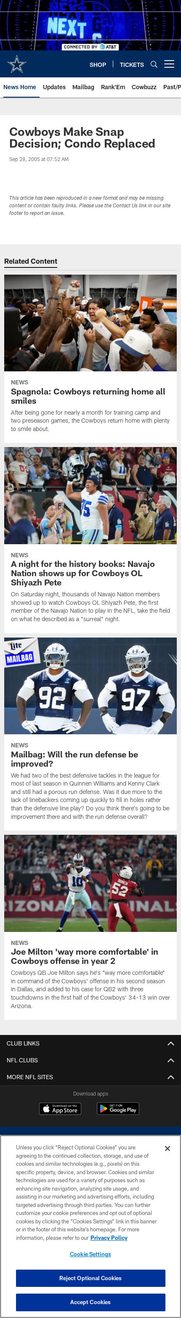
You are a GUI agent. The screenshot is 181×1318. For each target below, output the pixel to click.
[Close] (167, 1148)
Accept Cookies (90, 1302)
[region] (90, 1226)
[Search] (154, 64)
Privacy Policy (109, 1237)
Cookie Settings (90, 1254)
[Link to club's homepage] (17, 60)
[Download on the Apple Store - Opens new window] (60, 1110)
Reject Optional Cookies (90, 1278)
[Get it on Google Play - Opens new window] (118, 1113)
